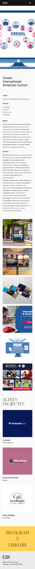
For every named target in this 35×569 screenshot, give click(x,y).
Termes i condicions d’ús (12, 564)
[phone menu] (30, 3)
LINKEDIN (17, 545)
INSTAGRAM (17, 533)
